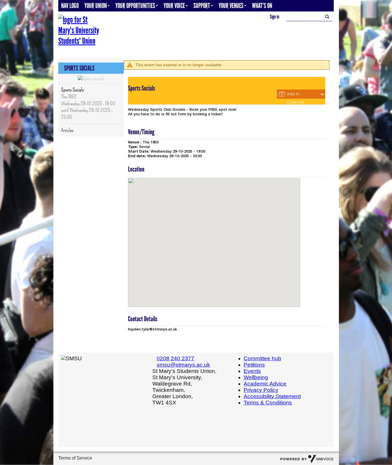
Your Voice (174, 5)
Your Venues (231, 5)
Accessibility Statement (272, 396)
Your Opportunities (135, 5)
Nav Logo (70, 5)
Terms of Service (75, 458)
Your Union (95, 5)
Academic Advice (265, 384)
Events (252, 371)
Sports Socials (72, 90)
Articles (67, 130)
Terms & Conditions (268, 403)
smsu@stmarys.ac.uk (183, 365)
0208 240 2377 (175, 358)
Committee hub (262, 358)
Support (201, 5)
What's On (262, 5)
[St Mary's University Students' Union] (79, 30)
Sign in (274, 16)
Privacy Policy (261, 390)
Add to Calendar (295, 95)
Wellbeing (256, 377)
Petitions (254, 365)
